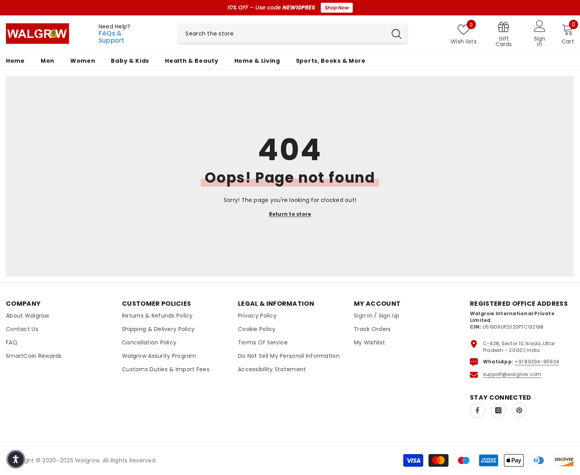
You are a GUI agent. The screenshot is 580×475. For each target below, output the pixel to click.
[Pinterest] (519, 410)
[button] (15, 459)
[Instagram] (498, 410)
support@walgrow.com (512, 374)
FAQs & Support (112, 37)
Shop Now (337, 7)
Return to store (290, 214)
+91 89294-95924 (537, 361)
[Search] (292, 33)
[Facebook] (477, 410)
